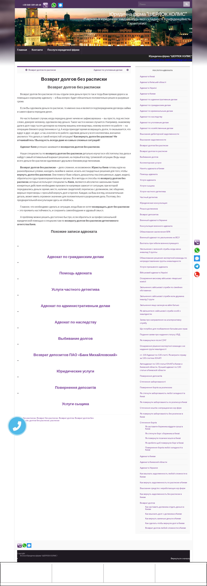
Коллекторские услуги (150, 162)
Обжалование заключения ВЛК (155, 231)
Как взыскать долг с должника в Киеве (163, 513)
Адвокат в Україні (148, 88)
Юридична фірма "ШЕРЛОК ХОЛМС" (148, 14)
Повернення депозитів (75, 387)
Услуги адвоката (148, 180)
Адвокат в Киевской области (153, 462)
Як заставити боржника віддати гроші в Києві (164, 427)
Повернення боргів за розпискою (156, 387)
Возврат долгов (66, 418)
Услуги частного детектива (75, 289)
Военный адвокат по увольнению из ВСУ (160, 237)
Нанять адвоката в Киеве (152, 168)
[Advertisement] (26, 572)
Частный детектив (148, 197)
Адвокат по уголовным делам (108, 70)
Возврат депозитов (149, 214)
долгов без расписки (39, 420)
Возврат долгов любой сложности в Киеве (165, 528)
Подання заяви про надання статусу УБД (160, 334)
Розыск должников (149, 208)
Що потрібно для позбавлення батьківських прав (163, 328)
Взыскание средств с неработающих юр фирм (162, 488)
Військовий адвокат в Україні (154, 272)
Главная (22, 49)
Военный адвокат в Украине (153, 220)
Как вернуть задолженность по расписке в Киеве (163, 482)
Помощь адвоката (75, 273)
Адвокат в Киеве (148, 93)
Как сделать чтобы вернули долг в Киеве (165, 523)
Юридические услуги (75, 371)
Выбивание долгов (75, 338)
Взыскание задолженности (153, 139)
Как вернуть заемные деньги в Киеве (163, 518)
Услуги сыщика (75, 404)
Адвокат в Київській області (153, 82)
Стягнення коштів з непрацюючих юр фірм (161, 408)
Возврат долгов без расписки (154, 145)
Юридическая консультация (153, 203)
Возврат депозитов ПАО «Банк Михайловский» (75, 354)
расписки (54, 420)
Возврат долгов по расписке (42, 70)
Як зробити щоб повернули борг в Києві (164, 442)
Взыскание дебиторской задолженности (159, 134)
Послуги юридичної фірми (63, 49)
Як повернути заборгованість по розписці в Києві (163, 402)
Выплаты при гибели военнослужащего (159, 243)
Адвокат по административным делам (75, 305)
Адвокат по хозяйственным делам (156, 128)
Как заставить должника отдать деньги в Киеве (164, 507)
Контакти (37, 49)
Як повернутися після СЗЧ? (153, 340)
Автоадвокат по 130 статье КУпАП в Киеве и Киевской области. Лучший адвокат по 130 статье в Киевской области (161, 366)
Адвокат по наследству (75, 322)
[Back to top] (200, 579)
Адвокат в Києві (147, 76)
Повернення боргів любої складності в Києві (164, 448)
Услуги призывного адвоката (154, 266)
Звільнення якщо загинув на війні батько (159, 305)
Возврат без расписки (47, 418)
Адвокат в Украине (149, 467)
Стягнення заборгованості (153, 381)
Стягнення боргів (148, 422)
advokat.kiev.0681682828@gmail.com (171, 59)
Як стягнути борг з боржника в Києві (162, 433)
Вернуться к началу (180, 558)
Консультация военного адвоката (156, 226)
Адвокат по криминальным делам (156, 111)
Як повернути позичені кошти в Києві (163, 438)
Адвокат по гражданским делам (75, 256)
